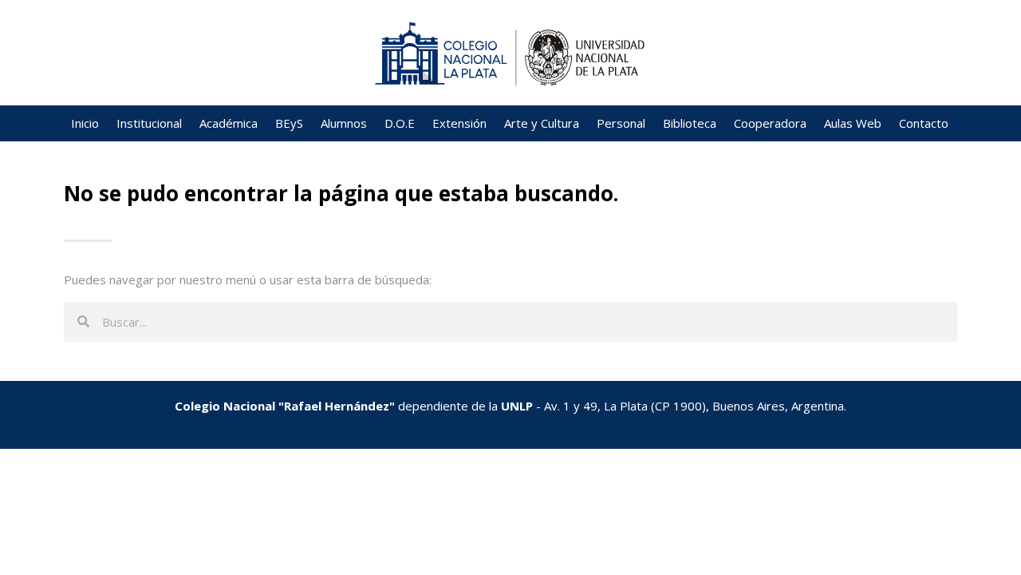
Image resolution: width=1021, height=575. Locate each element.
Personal (621, 123)
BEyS (289, 123)
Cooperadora (770, 123)
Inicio (85, 123)
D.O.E (399, 123)
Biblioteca (689, 123)
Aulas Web (852, 123)
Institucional (149, 123)
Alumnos (344, 123)
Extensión (459, 123)
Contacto (923, 123)
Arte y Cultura (541, 123)
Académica (228, 123)
